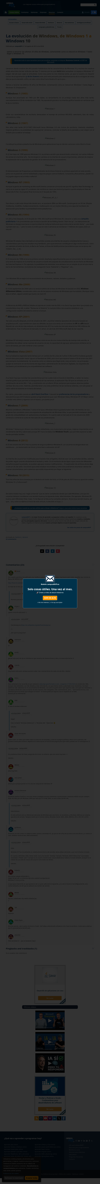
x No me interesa (43, 602)
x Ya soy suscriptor (56, 602)
